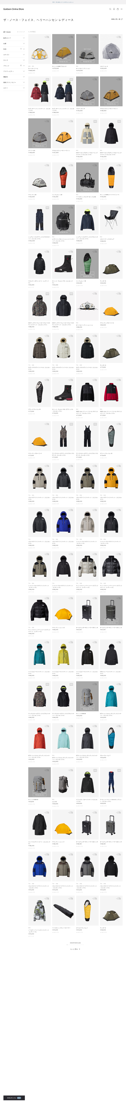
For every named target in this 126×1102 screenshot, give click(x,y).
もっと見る (74, 949)
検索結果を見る (13, 1098)
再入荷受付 (64, 58)
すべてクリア (21, 31)
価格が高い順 (115, 19)
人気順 (109, 26)
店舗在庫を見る (64, 61)
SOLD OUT (63, 49)
